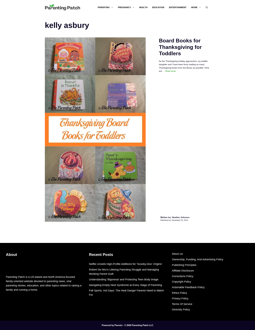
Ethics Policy (179, 292)
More (194, 7)
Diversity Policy (181, 309)
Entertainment (178, 7)
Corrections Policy (182, 276)
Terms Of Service (182, 304)
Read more (170, 71)
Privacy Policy (180, 298)
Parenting (104, 7)
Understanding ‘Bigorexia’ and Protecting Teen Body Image (123, 279)
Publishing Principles (184, 265)
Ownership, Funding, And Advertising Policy (197, 259)
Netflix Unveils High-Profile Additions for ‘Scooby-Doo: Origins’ (125, 264)
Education (158, 7)
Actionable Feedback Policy (188, 287)
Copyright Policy (181, 281)
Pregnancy (124, 7)
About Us (177, 253)
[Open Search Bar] (206, 7)
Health (143, 7)
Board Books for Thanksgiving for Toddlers (180, 47)
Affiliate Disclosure (183, 270)
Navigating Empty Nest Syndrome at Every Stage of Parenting (125, 285)
